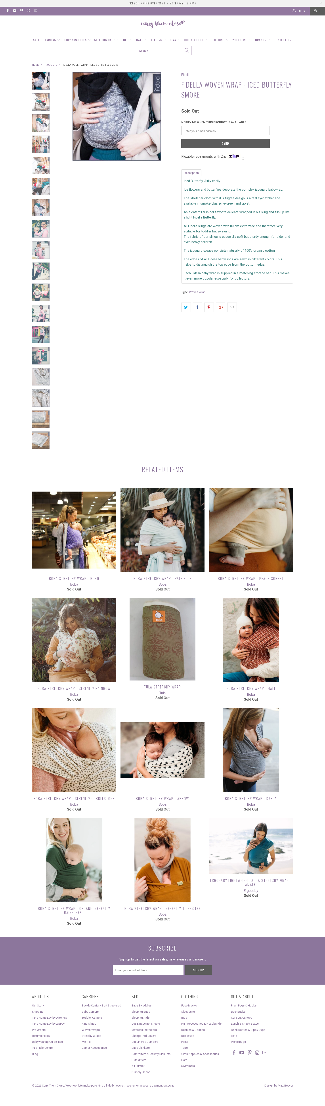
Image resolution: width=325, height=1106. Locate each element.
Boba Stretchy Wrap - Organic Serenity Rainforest (74, 860)
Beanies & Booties (193, 1029)
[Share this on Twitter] (186, 307)
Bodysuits (187, 1035)
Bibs (184, 1017)
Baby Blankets (141, 1047)
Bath (140, 39)
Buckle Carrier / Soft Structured (101, 1005)
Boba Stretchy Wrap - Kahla (251, 750)
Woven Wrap (197, 292)
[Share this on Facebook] (197, 307)
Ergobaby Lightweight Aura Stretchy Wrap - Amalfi (251, 846)
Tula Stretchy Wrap (162, 639)
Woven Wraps (91, 1029)
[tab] (191, 172)
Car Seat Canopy (241, 1017)
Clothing (218, 39)
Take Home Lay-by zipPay (48, 1023)
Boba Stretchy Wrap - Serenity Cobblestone (74, 750)
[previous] (63, 132)
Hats (184, 1060)
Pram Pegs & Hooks (243, 1005)
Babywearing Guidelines (47, 1041)
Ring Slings (89, 1023)
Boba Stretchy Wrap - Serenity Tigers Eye (162, 860)
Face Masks (189, 1005)
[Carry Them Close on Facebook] (7, 11)
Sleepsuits (188, 1011)
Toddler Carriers (92, 1017)
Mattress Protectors (144, 1029)
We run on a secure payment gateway (150, 1085)
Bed (126, 39)
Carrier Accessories (94, 1047)
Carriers (50, 39)
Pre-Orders (39, 1029)
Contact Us (282, 39)
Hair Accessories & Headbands (201, 1023)
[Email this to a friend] (232, 307)
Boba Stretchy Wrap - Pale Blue (162, 530)
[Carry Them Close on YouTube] (14, 11)
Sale (36, 39)
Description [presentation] (191, 172)
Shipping (38, 1011)
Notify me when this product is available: (214, 122)
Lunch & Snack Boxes (245, 1023)
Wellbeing (240, 39)
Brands (261, 39)
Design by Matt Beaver (278, 1085)
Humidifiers (139, 1060)
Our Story (38, 1005)
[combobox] (164, 50)
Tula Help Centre (42, 1047)
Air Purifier (138, 1066)
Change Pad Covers (144, 1035)
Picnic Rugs (238, 1041)
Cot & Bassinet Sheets (146, 1023)
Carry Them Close (53, 1085)
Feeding (157, 39)
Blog (35, 1054)
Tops (184, 1047)
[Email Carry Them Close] (35, 11)
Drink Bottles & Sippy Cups (248, 1029)
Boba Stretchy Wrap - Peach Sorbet (251, 530)
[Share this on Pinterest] (209, 307)
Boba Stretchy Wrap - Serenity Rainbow (74, 640)
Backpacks (238, 1011)
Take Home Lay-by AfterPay (49, 1017)
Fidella (185, 75)
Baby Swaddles (75, 39)
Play (173, 39)
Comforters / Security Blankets (151, 1054)
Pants (184, 1041)
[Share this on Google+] (220, 307)
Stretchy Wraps (91, 1035)
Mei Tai (86, 1041)
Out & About (194, 39)
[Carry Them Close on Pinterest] (21, 11)
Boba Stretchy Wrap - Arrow (162, 750)
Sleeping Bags (105, 39)
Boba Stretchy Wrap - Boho (74, 530)
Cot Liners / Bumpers (145, 1041)
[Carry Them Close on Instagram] (28, 11)
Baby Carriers (90, 1011)
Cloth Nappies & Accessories (200, 1054)
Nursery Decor (141, 1072)
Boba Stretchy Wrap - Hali (251, 640)
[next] (170, 132)
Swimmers (188, 1066)
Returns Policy (41, 1035)
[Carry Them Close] (162, 24)
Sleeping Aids (140, 1017)
